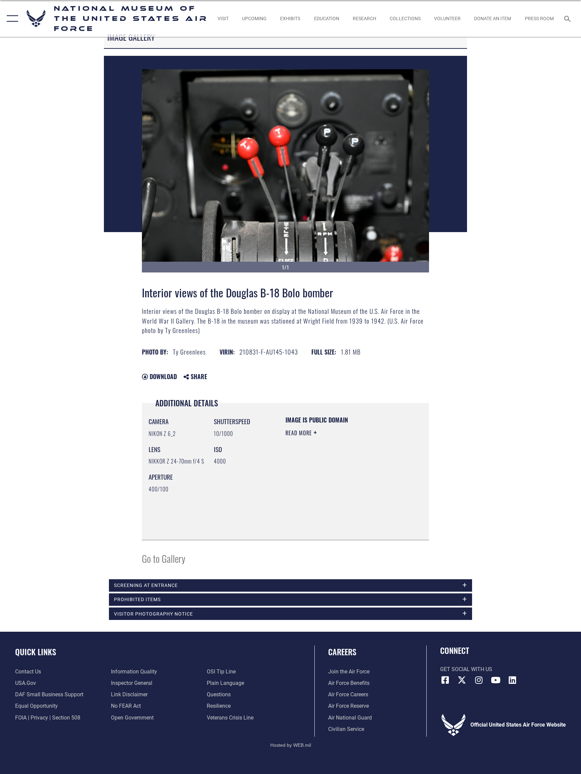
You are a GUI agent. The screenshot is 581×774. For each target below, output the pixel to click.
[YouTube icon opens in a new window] (496, 680)
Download (162, 376)
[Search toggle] (568, 18)
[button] (11, 18)
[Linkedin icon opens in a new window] (512, 680)
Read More (299, 433)
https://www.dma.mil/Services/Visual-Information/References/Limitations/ (326, 499)
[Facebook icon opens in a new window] (445, 680)
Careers (342, 652)
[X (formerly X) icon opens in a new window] (462, 680)
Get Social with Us (466, 669)
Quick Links (35, 652)
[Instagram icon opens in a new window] (479, 680)
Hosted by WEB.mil (290, 745)
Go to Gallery (163, 558)
